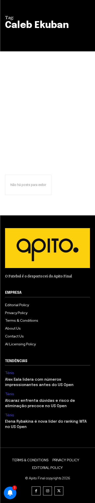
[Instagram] (47, 490)
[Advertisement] (47, 101)
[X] (58, 490)
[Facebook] (36, 490)
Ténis (9, 373)
